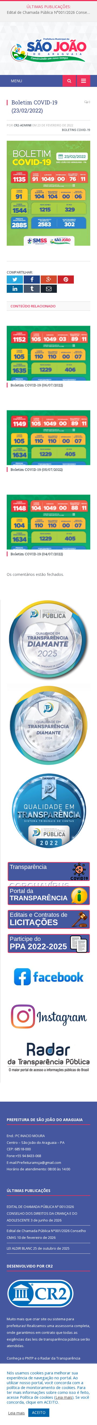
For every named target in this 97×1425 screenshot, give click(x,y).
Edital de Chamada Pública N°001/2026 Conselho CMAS (50, 12)
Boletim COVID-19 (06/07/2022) (37, 385)
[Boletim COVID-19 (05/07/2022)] (48, 437)
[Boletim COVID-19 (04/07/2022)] (48, 522)
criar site (40, 1318)
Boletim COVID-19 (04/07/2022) (37, 553)
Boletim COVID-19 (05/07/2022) (37, 469)
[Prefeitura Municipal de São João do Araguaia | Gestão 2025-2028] (48, 49)
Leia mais (64, 1397)
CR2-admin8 (23, 125)
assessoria (64, 1325)
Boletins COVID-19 (76, 130)
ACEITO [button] (39, 1412)
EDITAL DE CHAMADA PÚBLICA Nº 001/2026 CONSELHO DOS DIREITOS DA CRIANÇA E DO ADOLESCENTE (42, 1213)
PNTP (29, 1358)
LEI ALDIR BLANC (19, 1248)
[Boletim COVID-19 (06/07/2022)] (48, 353)
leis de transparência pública (55, 1339)
